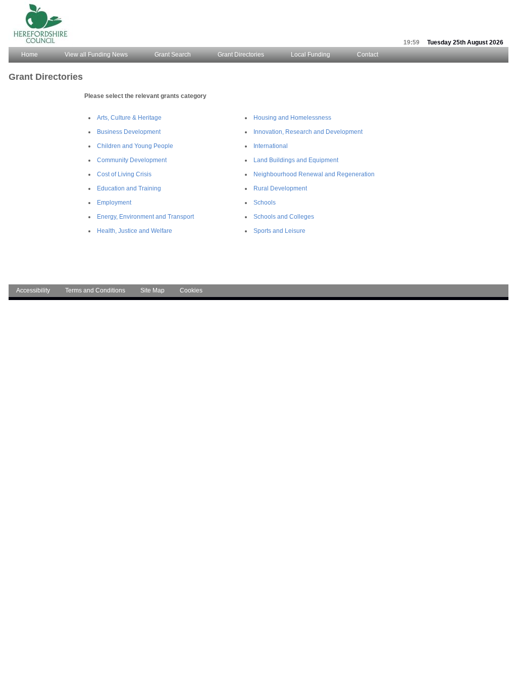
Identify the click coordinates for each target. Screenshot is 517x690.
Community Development (132, 160)
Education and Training (129, 188)
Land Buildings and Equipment (295, 160)
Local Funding (310, 54)
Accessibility (33, 290)
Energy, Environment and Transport (145, 216)
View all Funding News (96, 54)
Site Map (152, 290)
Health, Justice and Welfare (134, 230)
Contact (367, 54)
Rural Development (280, 188)
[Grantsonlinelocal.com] (41, 44)
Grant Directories (241, 54)
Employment (114, 202)
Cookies (191, 290)
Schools (264, 202)
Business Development (129, 131)
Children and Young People (135, 146)
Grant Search (172, 54)
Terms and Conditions (95, 290)
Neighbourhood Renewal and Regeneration (314, 174)
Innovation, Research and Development (308, 131)
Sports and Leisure (279, 230)
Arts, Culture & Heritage (129, 117)
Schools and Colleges (283, 216)
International (270, 146)
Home (29, 54)
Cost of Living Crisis (124, 174)
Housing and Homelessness (292, 117)
